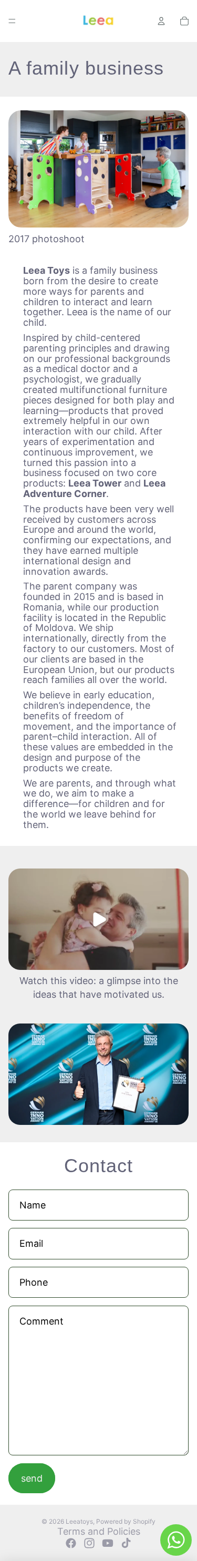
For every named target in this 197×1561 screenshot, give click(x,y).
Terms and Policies (98, 1531)
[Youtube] (107, 1543)
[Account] (161, 21)
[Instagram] (89, 1543)
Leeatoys (79, 1521)
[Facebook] (71, 1543)
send (32, 1478)
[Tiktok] (126, 1543)
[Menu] (12, 21)
